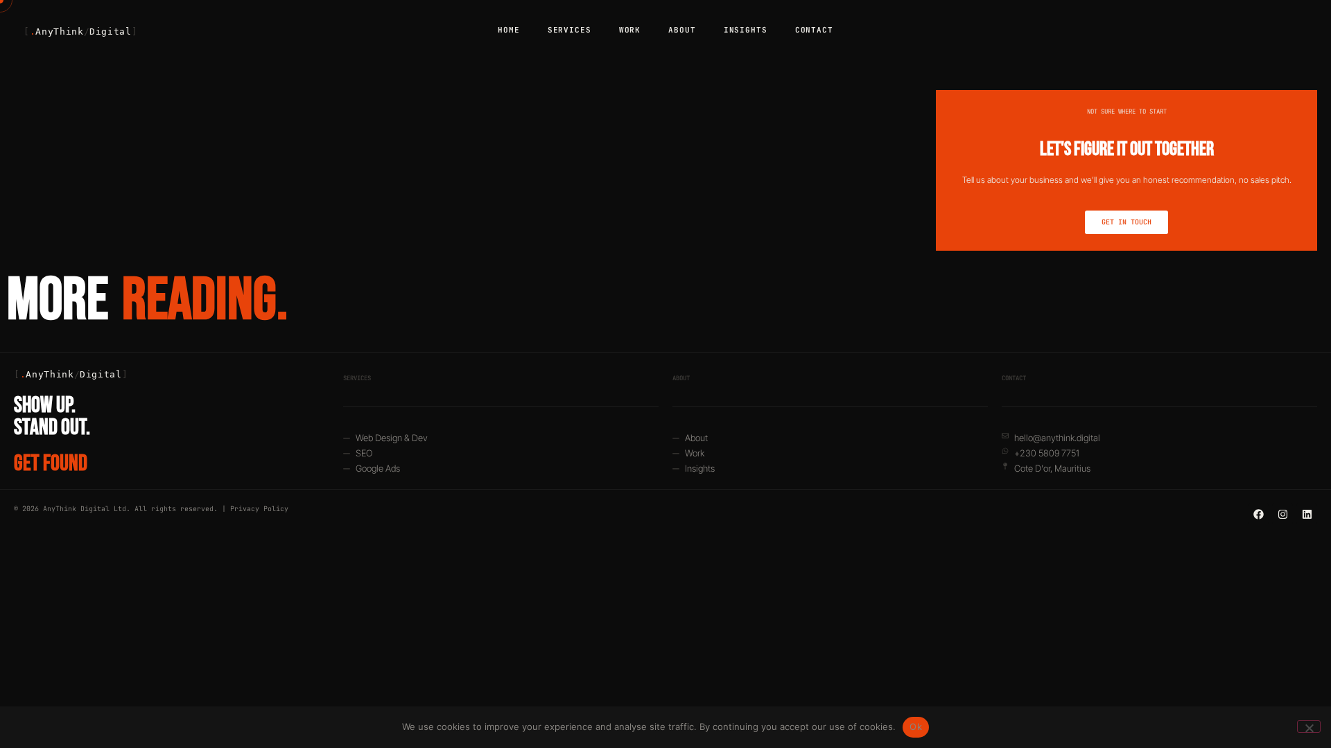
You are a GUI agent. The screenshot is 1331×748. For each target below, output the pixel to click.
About (681, 30)
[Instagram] (1282, 514)
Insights (745, 30)
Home (509, 30)
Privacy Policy (259, 508)
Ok (916, 726)
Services (569, 30)
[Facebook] (1258, 514)
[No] (1309, 726)
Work (630, 30)
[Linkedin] (1306, 514)
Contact (814, 30)
